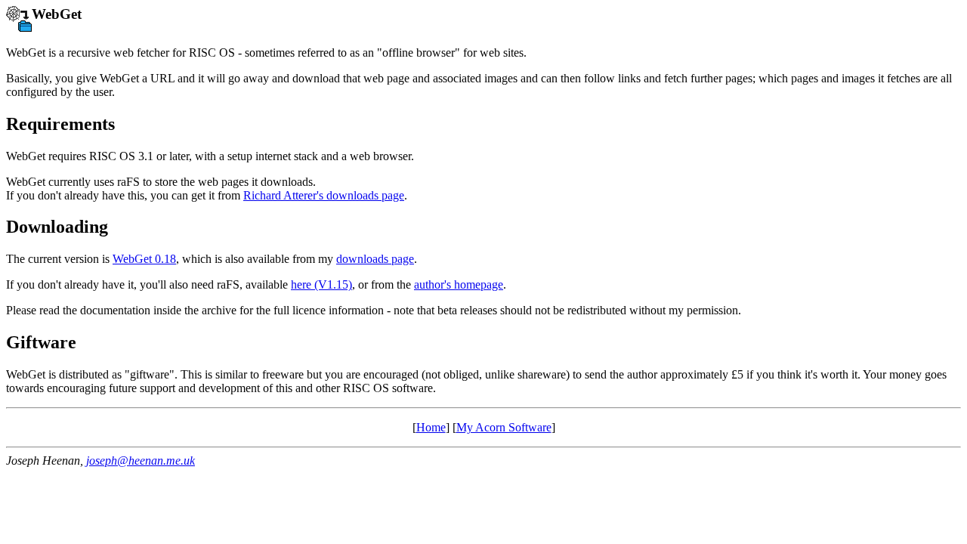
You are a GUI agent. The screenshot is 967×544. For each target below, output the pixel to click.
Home (431, 427)
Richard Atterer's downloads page (323, 195)
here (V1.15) (321, 284)
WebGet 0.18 (144, 258)
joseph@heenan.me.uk (140, 460)
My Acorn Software (503, 427)
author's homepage (458, 284)
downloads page (375, 258)
